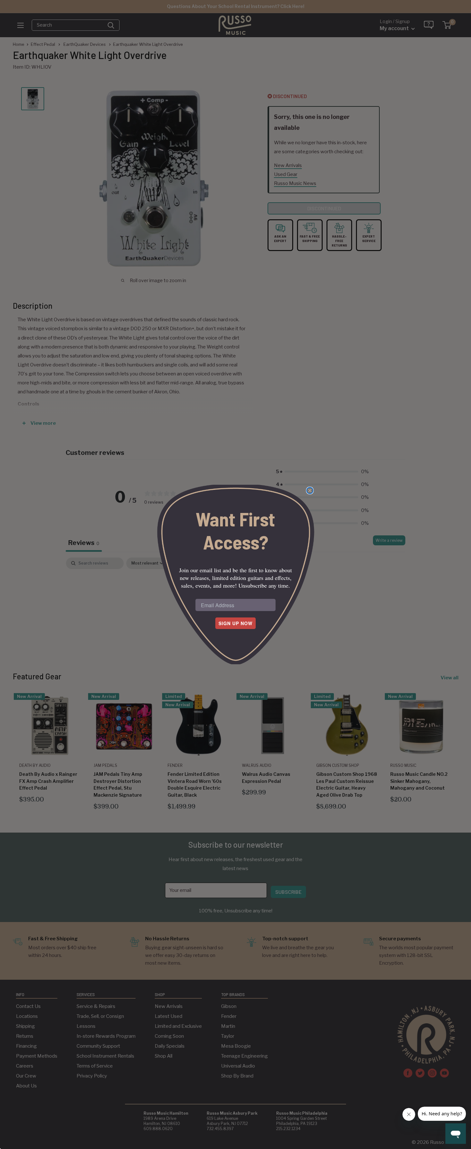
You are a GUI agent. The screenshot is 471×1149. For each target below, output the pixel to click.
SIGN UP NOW (235, 623)
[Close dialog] (310, 490)
